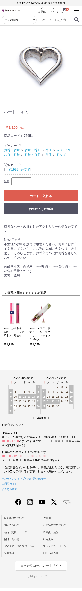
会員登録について (14, 518)
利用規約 (48, 539)
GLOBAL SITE (51, 553)
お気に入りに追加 (41, 209)
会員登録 (42, 12)
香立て (61, 154)
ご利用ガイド (9, 483)
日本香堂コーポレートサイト (41, 565)
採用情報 (9, 553)
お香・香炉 (12, 150)
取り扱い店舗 (51, 532)
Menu (75, 8)
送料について (11, 525)
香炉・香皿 (33, 150)
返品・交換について (15, 532)
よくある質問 (9, 489)
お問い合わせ (11, 539)
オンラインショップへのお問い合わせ (24, 478)
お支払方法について (54, 525)
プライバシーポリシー (56, 546)
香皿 (48, 150)
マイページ (53, 12)
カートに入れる (41, 196)
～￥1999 (63, 150)
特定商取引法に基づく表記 (19, 546)
